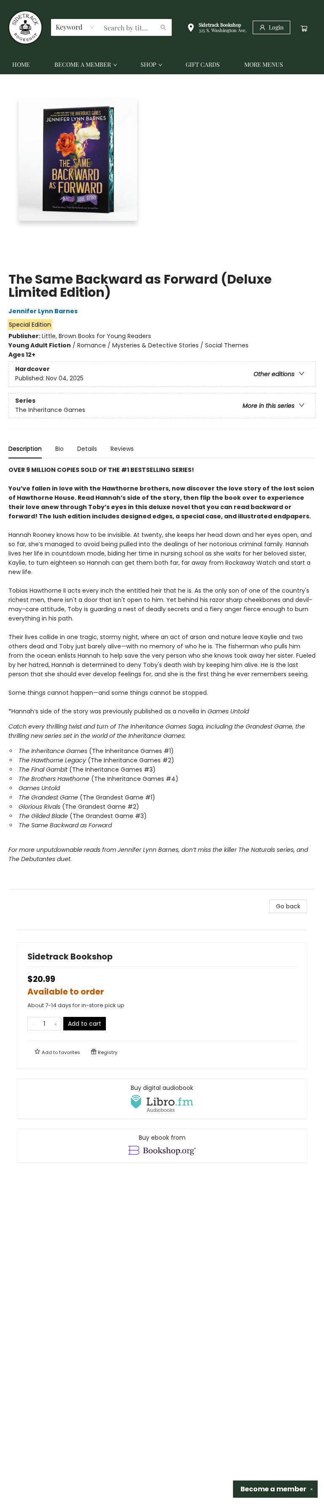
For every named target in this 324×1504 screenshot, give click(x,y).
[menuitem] (21, 64)
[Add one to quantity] (55, 1023)
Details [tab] (87, 448)
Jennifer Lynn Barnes (43, 311)
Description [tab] (25, 448)
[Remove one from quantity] (33, 1023)
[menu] (162, 64)
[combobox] (75, 27)
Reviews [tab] (122, 448)
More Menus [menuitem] (263, 64)
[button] (217, 28)
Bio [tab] (59, 448)
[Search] (163, 27)
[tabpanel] (162, 677)
